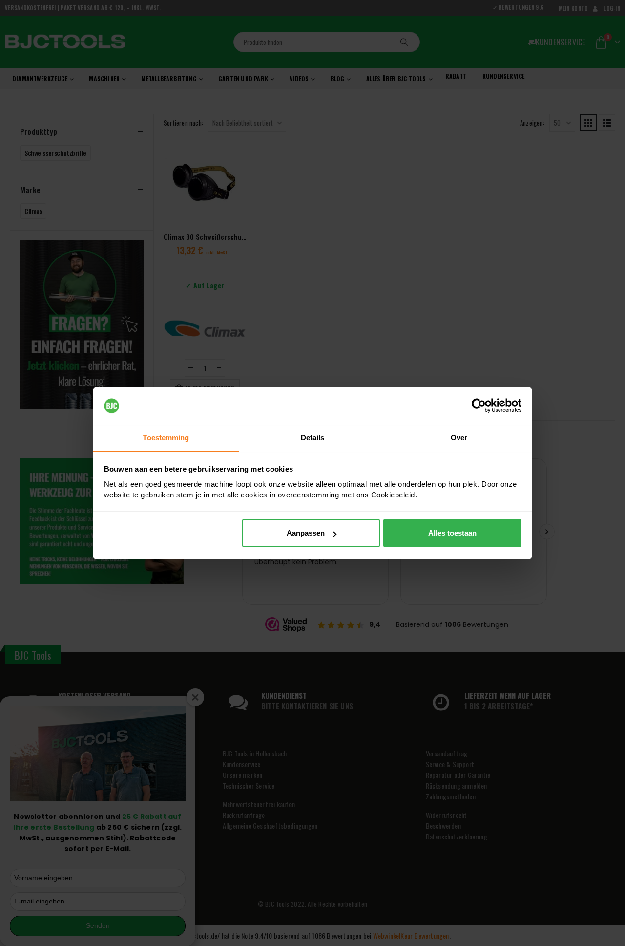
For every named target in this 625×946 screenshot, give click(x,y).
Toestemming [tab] (166, 437)
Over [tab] (459, 437)
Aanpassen (306, 533)
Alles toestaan (452, 533)
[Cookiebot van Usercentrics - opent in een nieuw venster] (478, 406)
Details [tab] (313, 437)
